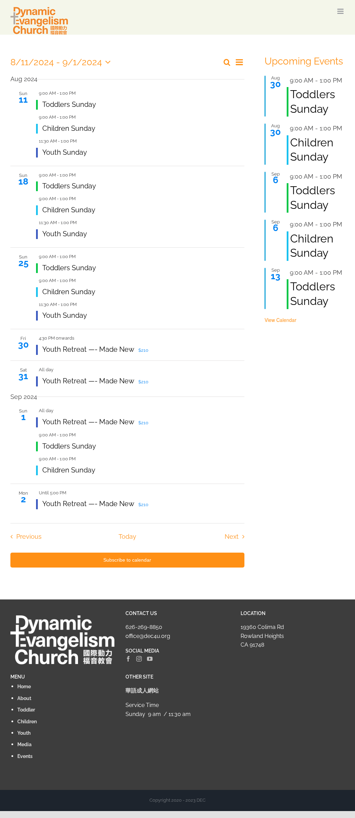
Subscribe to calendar (127, 560)
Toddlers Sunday (69, 104)
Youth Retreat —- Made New (89, 349)
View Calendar (280, 319)
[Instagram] (139, 659)
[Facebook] (128, 659)
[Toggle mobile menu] (341, 11)
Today (127, 536)
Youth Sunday (64, 152)
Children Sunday (68, 128)
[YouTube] (150, 659)
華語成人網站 (142, 690)
